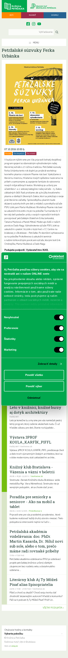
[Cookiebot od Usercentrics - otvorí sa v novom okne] (49, 257)
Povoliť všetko (34, 374)
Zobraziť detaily (47, 363)
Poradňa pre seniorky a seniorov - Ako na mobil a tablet (32, 501)
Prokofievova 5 (35, 511)
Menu (35, 43)
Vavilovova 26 (37, 476)
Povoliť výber (34, 386)
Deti (11, 15)
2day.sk (14, 646)
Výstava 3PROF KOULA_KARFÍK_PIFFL (30, 440)
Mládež (32, 15)
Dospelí (54, 15)
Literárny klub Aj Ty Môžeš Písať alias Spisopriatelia (33, 582)
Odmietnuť (34, 397)
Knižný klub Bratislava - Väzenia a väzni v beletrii (32, 469)
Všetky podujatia (52, 608)
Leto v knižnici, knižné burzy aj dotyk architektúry (35, 410)
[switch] (59, 328)
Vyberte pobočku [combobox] (13, 634)
